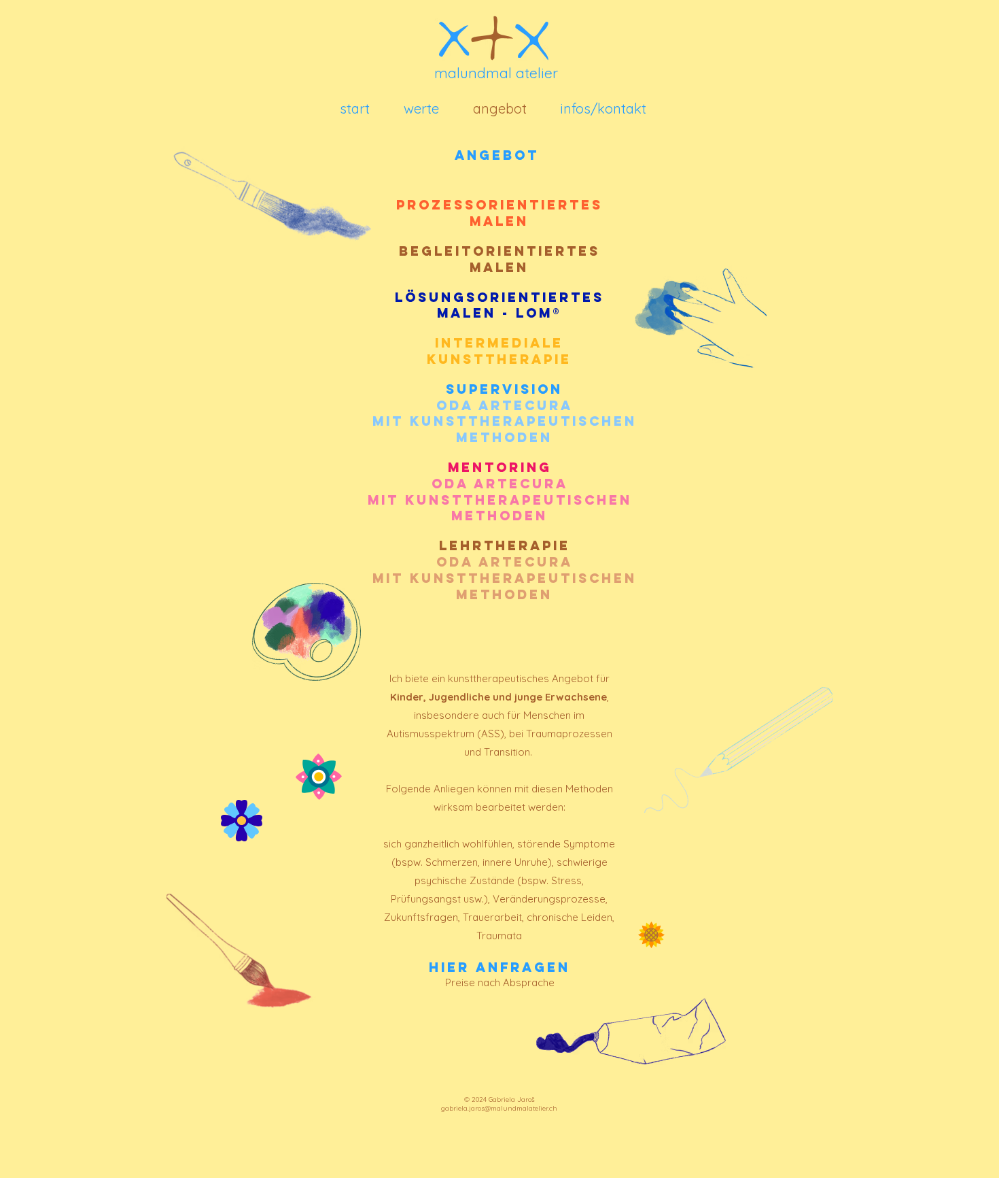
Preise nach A (477, 982)
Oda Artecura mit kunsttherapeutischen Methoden (500, 499)
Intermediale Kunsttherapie (499, 351)
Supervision (504, 413)
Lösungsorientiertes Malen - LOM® (499, 305)
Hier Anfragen (499, 967)
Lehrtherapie (504, 545)
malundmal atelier (496, 73)
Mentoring (500, 467)
